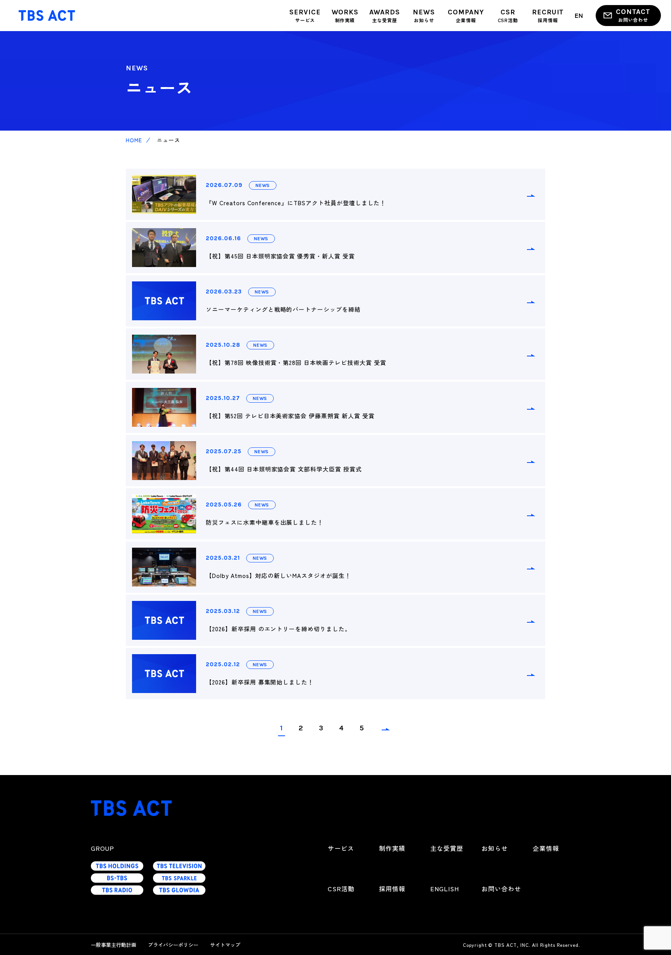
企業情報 (546, 848)
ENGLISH (444, 888)
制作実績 (392, 848)
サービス (341, 848)
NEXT (385, 731)
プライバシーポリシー (173, 944)
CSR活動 (341, 888)
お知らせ (495, 848)
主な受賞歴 (446, 848)
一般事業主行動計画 (113, 944)
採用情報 (392, 888)
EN (579, 15)
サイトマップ (225, 944)
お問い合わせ (501, 888)
